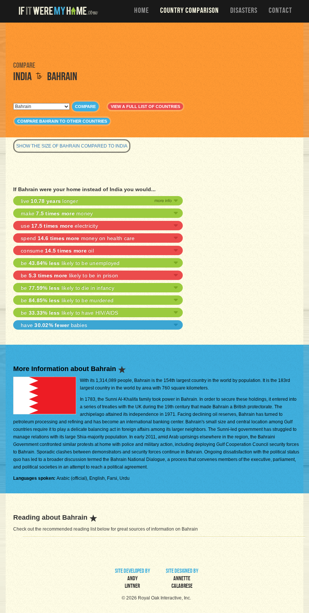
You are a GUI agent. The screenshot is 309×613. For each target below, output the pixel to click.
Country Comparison (189, 11)
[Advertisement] (154, 41)
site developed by (132, 579)
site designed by (182, 579)
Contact (280, 11)
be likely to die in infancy (67, 288)
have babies (54, 325)
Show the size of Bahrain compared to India (71, 146)
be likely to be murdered (67, 300)
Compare (85, 106)
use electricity (59, 226)
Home (141, 11)
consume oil (57, 251)
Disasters (243, 11)
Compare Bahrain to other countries (62, 121)
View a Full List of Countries (145, 106)
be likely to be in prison (69, 275)
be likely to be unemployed (70, 263)
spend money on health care (78, 238)
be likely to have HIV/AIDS (69, 313)
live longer (49, 201)
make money (57, 213)
